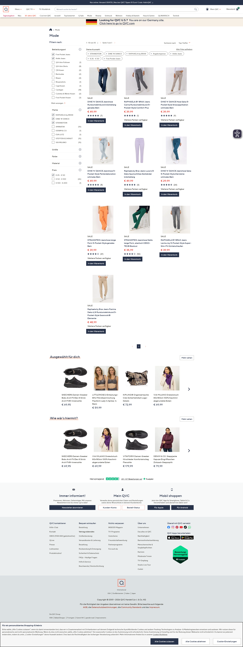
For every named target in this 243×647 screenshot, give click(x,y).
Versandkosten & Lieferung (89, 540)
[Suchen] (196, 9)
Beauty (98, 16)
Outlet (140, 569)
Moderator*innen (145, 556)
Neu (19, 16)
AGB (85, 607)
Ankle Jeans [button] (177, 54)
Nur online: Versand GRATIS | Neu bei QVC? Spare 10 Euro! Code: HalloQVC (121, 2)
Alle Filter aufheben (184, 49)
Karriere (141, 552)
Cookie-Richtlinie (160, 634)
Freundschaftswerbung (117, 540)
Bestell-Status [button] (133, 507)
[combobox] (124, 9)
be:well (57, 16)
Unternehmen (143, 527)
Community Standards (131, 607)
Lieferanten (54, 549)
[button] (211, 9)
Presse (52, 544)
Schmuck (108, 16)
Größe (55, 149)
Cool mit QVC (45, 16)
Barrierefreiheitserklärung (148, 540)
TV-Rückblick (44, 9)
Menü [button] (17, 9)
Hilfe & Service (85, 562)
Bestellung (83, 527)
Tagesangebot (8, 16)
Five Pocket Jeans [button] (113, 59)
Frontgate (70, 618)
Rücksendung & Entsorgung (90, 549)
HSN (51, 618)
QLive (51, 540)
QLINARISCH (163, 16)
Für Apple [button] (158, 507)
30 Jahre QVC (30, 16)
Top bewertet (69, 16)
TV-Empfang (143, 560)
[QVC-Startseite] (50, 29)
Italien (127, 593)
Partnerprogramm (115, 544)
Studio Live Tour (144, 565)
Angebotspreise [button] (159, 54)
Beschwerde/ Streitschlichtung (91, 566)
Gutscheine (113, 536)
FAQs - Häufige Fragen (88, 557)
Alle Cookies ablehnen (196, 641)
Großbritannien (118, 593)
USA (109, 593)
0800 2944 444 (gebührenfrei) (62, 536)
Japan (134, 593)
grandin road (90, 618)
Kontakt (52, 532)
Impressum (154, 607)
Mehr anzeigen (57, 103)
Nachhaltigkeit (143, 536)
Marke (55, 110)
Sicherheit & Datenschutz (89, 553)
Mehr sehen (186, 357)
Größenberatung (85, 536)
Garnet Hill (80, 618)
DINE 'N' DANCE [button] (115, 54)
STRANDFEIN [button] (95, 54)
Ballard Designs (60, 618)
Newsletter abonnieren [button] (72, 507)
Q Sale (81, 16)
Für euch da (113, 549)
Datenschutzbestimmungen (104, 607)
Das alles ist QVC (144, 532)
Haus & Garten (149, 16)
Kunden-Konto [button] (110, 507)
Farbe (54, 156)
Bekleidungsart (59, 49)
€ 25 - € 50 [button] (94, 59)
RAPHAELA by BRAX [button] (137, 54)
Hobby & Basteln (132, 16)
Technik (176, 16)
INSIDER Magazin (115, 527)
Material (56, 163)
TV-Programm (114, 532)
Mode (89, 16)
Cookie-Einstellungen (227, 641)
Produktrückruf (55, 553)
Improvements (101, 618)
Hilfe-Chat (53, 527)
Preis (54, 170)
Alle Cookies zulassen (164, 641)
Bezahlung (83, 544)
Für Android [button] (182, 507)
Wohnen (119, 16)
